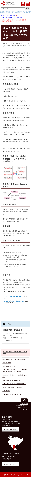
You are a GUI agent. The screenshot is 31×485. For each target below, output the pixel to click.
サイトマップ (24, 403)
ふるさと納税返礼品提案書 (12, 296)
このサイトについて (22, 407)
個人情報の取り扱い (22, 405)
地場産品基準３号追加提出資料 (14, 301)
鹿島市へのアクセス (10, 464)
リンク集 (25, 409)
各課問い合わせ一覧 (10, 430)
